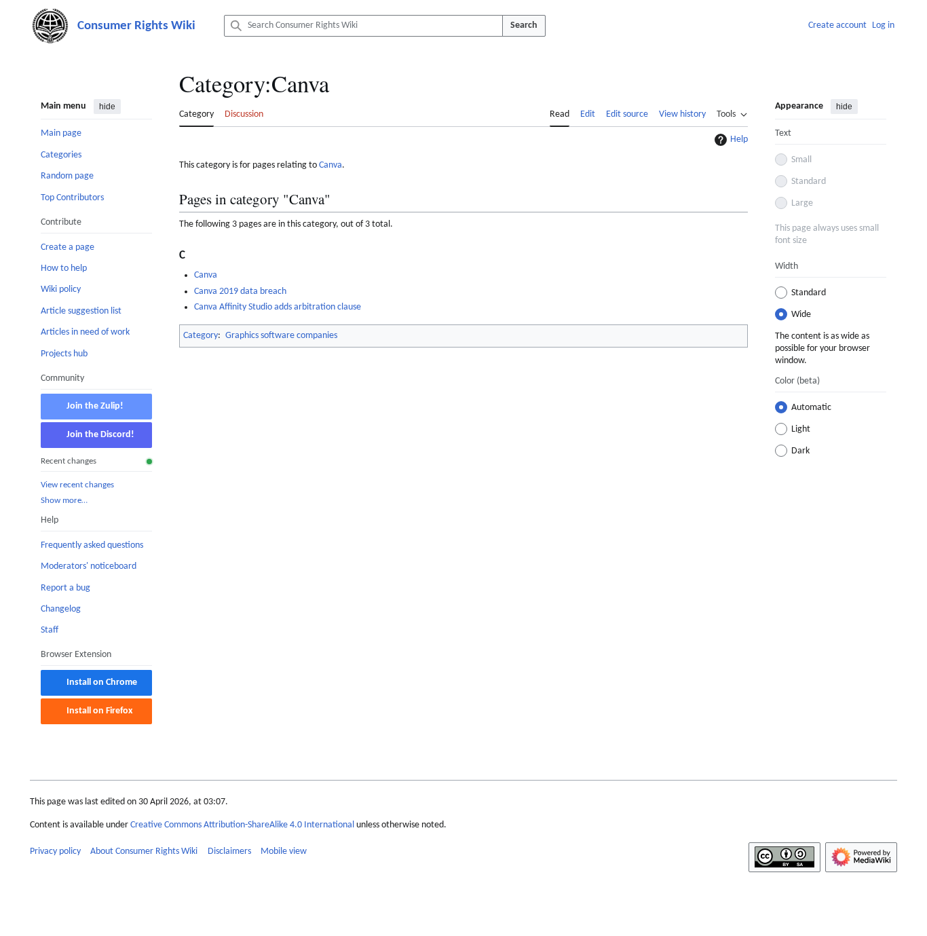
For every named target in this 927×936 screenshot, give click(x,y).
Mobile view (284, 851)
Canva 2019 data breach (240, 291)
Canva (330, 165)
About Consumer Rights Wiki (143, 851)
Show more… (64, 500)
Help (739, 139)
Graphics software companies (281, 336)
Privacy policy (55, 851)
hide (107, 106)
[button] (732, 112)
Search (523, 25)
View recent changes (77, 484)
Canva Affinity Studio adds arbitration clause (277, 307)
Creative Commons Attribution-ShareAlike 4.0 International (242, 825)
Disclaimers (229, 851)
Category (200, 336)
